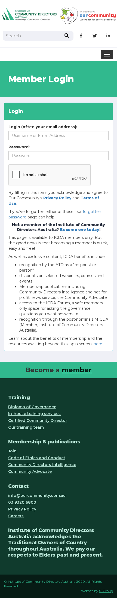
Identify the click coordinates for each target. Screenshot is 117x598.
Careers (16, 515)
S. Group (106, 591)
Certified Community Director (37, 420)
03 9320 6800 (22, 502)
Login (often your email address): (42, 126)
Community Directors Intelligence (42, 464)
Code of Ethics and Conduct (36, 457)
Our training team (26, 427)
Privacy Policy (22, 509)
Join (12, 451)
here (98, 343)
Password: (19, 147)
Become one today (79, 229)
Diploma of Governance (32, 406)
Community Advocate (30, 471)
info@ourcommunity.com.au (37, 495)
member (77, 370)
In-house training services (34, 413)
